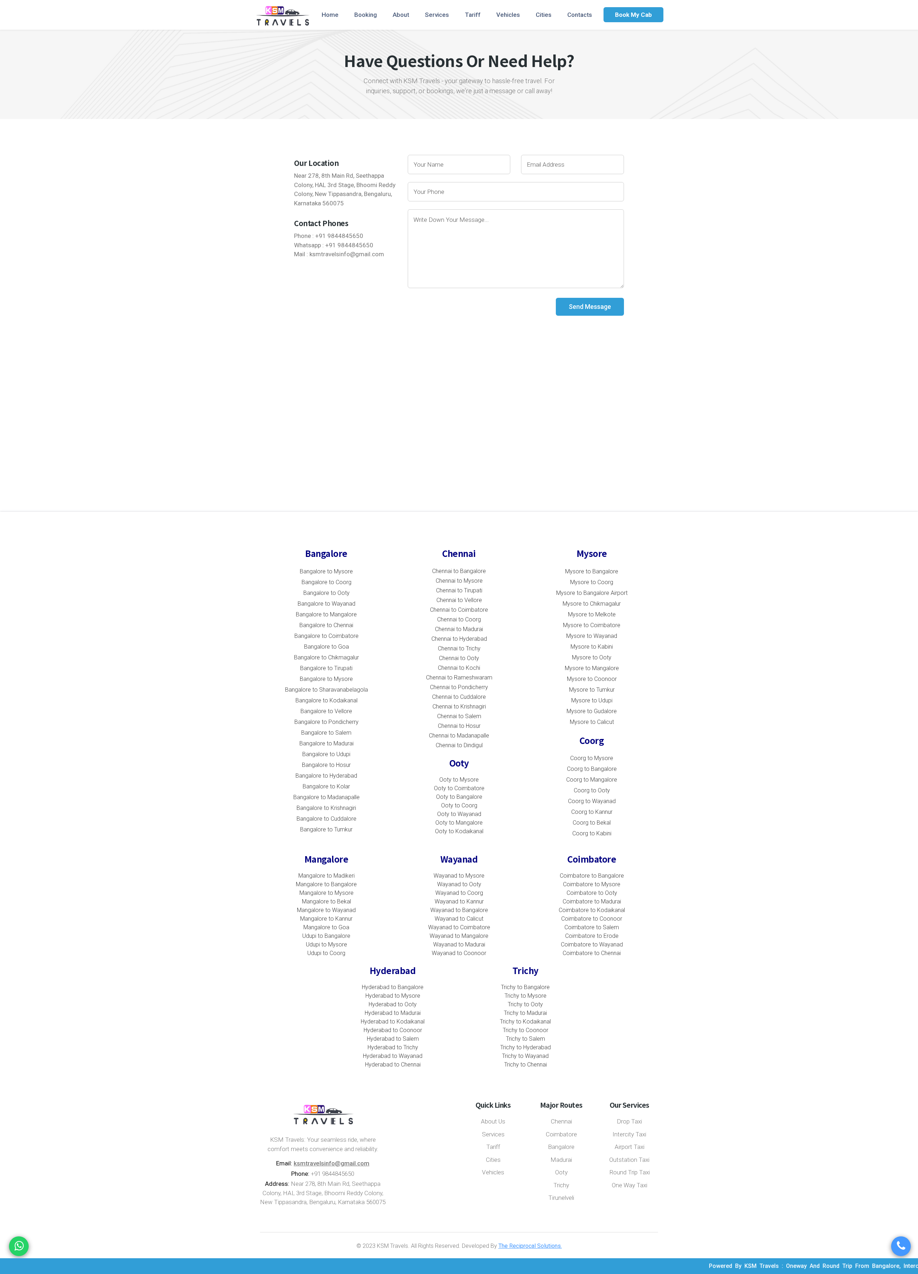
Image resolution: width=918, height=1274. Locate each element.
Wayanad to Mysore (459, 875)
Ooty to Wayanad (459, 814)
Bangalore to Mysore (326, 571)
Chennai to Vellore (459, 600)
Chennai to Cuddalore (459, 696)
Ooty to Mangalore (459, 822)
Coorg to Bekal (592, 822)
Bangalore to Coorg (326, 582)
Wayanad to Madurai (459, 944)
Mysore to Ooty (591, 657)
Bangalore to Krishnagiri (326, 808)
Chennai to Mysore (459, 580)
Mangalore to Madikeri (326, 875)
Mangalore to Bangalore (326, 884)
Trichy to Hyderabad (525, 1047)
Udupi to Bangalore (326, 935)
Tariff (473, 14)
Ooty (561, 1172)
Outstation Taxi (629, 1159)
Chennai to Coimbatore (459, 609)
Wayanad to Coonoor (459, 953)
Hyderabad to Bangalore (392, 987)
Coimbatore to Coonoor (591, 918)
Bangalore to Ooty (326, 593)
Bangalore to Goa (326, 646)
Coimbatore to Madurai (592, 901)
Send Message (590, 306)
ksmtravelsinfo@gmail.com (346, 254)
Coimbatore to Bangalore (592, 875)
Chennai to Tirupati (459, 590)
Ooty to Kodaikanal (459, 831)
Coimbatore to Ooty (592, 892)
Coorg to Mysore (591, 758)
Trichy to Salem (525, 1038)
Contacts (579, 14)
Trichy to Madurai (525, 1013)
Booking (365, 14)
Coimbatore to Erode (592, 935)
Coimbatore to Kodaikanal (592, 910)
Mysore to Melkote (592, 614)
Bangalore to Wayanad (326, 603)
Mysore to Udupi (591, 700)
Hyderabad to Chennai (393, 1064)
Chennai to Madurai (459, 629)
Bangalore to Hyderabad (326, 775)
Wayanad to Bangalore (459, 910)
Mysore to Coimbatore (591, 625)
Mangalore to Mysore (326, 892)
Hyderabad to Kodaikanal (393, 1021)
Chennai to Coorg (459, 619)
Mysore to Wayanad (591, 636)
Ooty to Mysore (459, 779)
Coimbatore (561, 1134)
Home (330, 14)
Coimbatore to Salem (591, 927)
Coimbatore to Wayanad (592, 944)
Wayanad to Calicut (459, 918)
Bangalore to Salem (326, 732)
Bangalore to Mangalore (326, 614)
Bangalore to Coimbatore (326, 636)
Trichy (561, 1185)
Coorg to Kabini (591, 833)
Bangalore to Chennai (326, 625)
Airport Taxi (629, 1146)
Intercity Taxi (629, 1134)
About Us (493, 1121)
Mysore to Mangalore (592, 668)
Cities (544, 14)
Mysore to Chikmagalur (592, 603)
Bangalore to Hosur (326, 765)
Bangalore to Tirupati (326, 668)
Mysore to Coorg (591, 582)
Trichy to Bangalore (525, 987)
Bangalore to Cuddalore (326, 818)
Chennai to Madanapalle (459, 735)
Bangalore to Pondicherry (326, 722)
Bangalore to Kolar (326, 786)
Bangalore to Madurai (326, 743)
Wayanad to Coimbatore (459, 927)
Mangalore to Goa (326, 927)
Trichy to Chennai (525, 1064)
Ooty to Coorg (459, 805)
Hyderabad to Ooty (393, 1004)
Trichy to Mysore (525, 995)
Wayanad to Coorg (459, 892)
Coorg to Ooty (592, 790)
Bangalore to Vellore (326, 711)
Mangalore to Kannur (326, 918)
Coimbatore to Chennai (592, 953)
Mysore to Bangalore (591, 571)
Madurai (561, 1159)
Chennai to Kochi (459, 667)
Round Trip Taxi (629, 1172)
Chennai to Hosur (459, 725)
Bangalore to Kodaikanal (326, 700)
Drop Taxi (629, 1121)
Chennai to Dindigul (459, 745)
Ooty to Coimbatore (459, 788)
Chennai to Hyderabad (459, 638)
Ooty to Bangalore (459, 796)
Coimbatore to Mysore (591, 884)
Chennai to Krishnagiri (459, 706)
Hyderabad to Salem (393, 1038)
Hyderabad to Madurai (393, 1013)
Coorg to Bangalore (592, 768)
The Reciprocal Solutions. (530, 1245)
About (401, 14)
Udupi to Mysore (326, 944)
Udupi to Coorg (326, 953)
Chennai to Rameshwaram (459, 677)
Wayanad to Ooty (459, 884)
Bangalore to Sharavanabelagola (326, 689)
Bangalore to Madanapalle (326, 797)
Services (437, 14)
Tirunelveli (561, 1197)
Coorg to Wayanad (592, 801)
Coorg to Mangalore (591, 779)
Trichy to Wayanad (525, 1056)
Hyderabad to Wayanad (392, 1056)
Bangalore (561, 1146)
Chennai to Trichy (459, 648)
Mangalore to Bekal (326, 901)
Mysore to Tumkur (592, 689)
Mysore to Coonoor (592, 679)
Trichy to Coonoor (525, 1030)
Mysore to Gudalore (592, 711)
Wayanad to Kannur (459, 901)
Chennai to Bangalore (459, 571)
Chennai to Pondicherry (459, 687)
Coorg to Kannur (591, 811)
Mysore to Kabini (592, 646)
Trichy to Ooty (525, 1004)
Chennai (561, 1121)
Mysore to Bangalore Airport (592, 593)
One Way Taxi (629, 1185)
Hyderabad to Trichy (393, 1047)
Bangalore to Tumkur (326, 829)
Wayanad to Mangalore (459, 935)
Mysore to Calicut (592, 722)
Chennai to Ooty (459, 658)
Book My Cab (633, 14)
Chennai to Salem (459, 716)
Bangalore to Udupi (326, 754)
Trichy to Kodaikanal (525, 1021)
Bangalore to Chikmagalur (326, 657)
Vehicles (508, 14)
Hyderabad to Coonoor (393, 1030)
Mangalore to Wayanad (326, 910)
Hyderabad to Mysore (392, 995)
